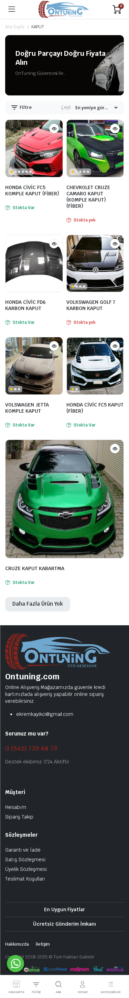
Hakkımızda (17, 944)
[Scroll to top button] (118, 967)
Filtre (25, 107)
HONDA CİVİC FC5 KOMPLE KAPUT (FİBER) (32, 190)
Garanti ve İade (23, 850)
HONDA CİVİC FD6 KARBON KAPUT (25, 305)
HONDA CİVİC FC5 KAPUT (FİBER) (94, 408)
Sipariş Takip (19, 817)
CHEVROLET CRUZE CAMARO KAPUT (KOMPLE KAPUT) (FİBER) (88, 196)
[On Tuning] (64, 9)
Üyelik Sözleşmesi (26, 869)
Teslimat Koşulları (25, 879)
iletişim (43, 944)
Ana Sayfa (14, 27)
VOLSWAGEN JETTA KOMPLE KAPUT (27, 408)
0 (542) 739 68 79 (31, 748)
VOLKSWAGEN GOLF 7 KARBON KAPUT (90, 305)
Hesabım (15, 807)
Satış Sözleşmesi (25, 859)
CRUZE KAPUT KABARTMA (34, 568)
